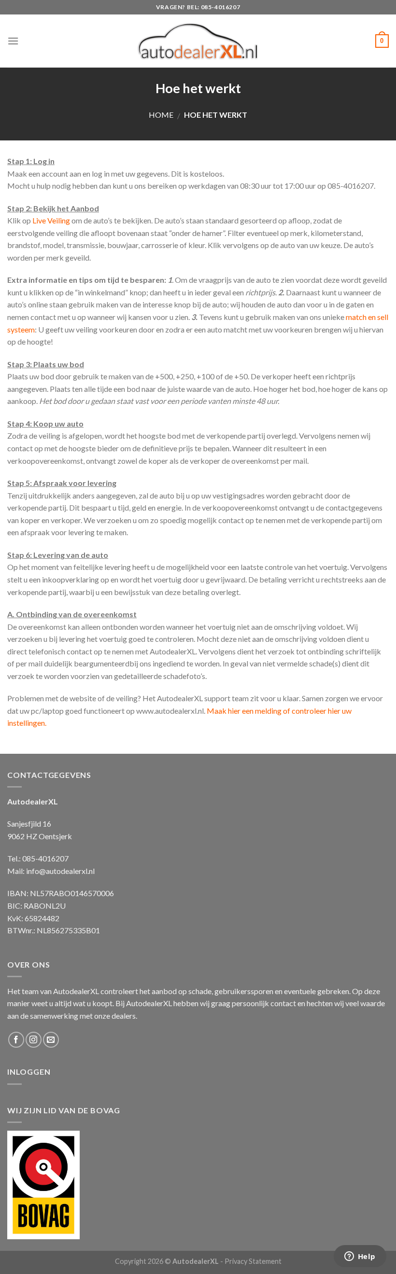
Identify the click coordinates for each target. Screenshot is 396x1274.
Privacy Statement (253, 1261)
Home (161, 114)
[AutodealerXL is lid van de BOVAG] (43, 1183)
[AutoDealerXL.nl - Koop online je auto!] (198, 41)
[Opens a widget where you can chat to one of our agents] (359, 1257)
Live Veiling (51, 220)
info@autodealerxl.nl (60, 870)
